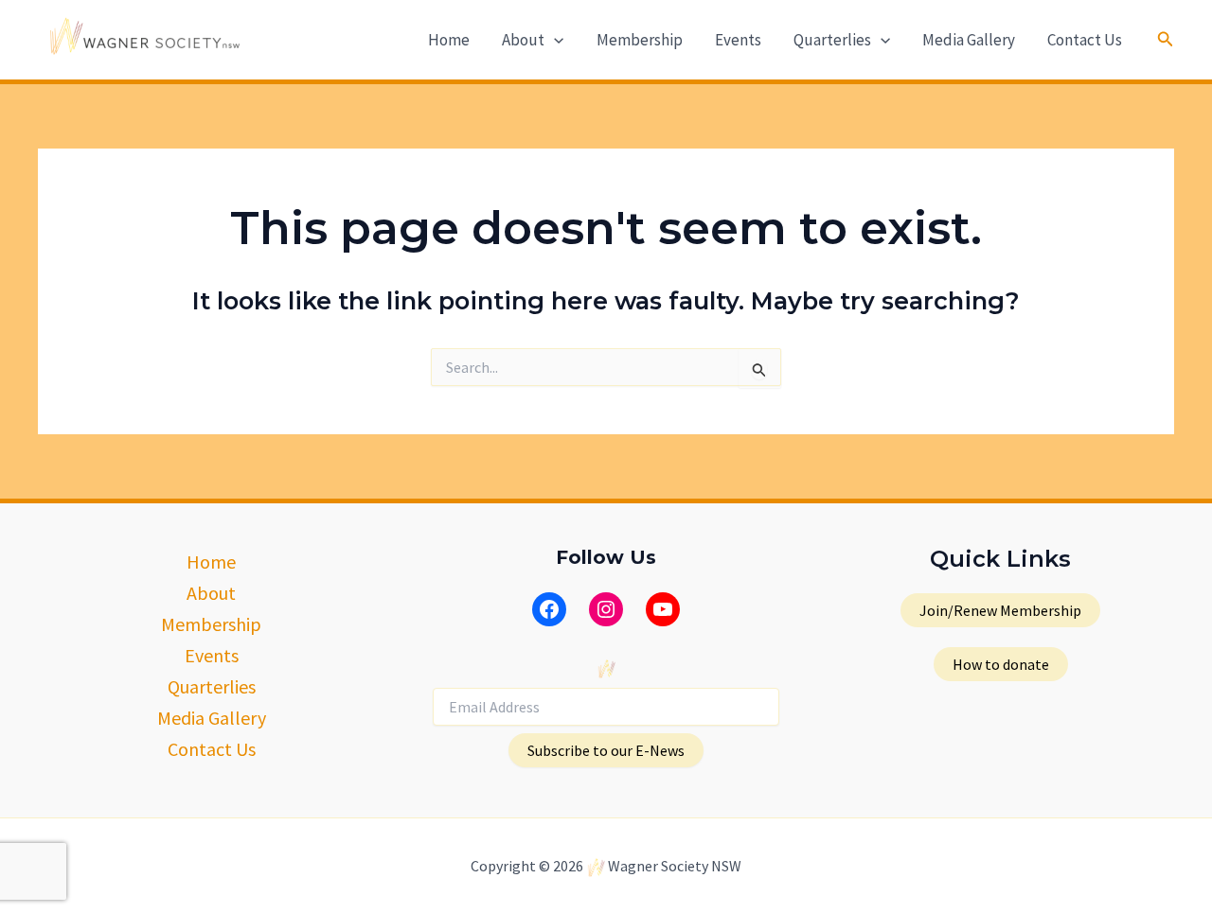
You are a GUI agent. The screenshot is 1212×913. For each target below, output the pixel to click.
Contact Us (1084, 39)
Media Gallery (968, 39)
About (523, 39)
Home (449, 39)
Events (738, 39)
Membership (640, 39)
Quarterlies (832, 39)
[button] (553, 40)
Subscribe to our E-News (606, 750)
